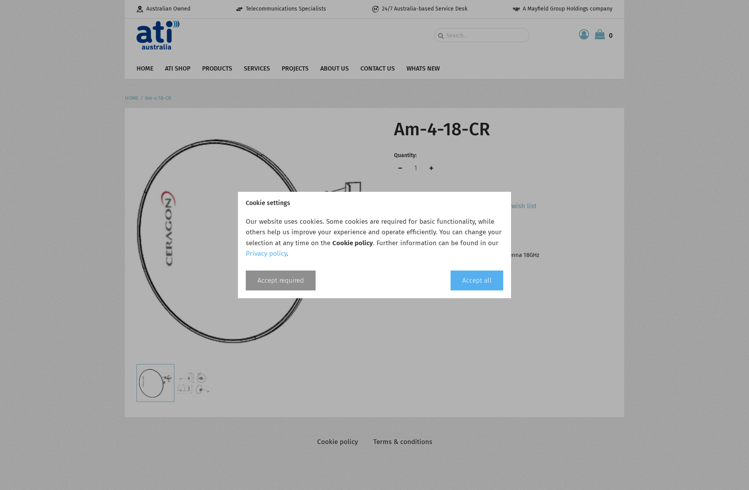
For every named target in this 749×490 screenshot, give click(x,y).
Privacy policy (266, 253)
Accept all (477, 280)
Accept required (280, 280)
